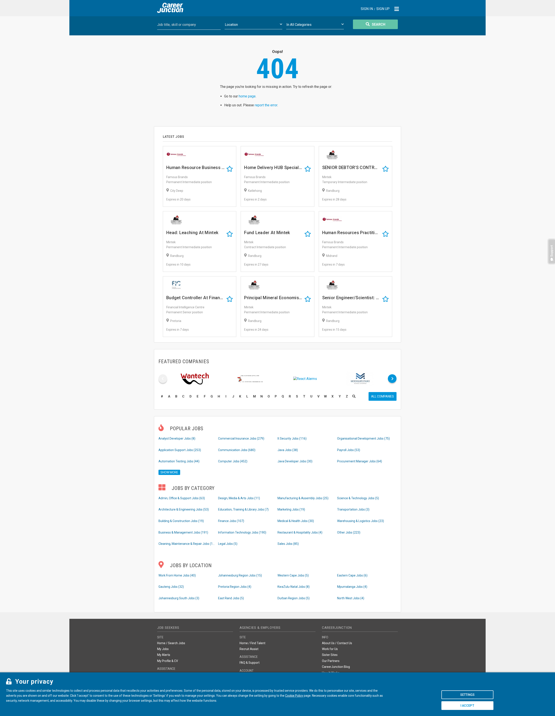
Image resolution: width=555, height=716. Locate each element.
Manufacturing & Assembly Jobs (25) (303, 498)
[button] (550, 265)
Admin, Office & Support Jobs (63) (181, 498)
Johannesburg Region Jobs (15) (240, 575)
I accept (467, 705)
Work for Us (330, 649)
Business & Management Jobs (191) (183, 532)
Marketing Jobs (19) (291, 509)
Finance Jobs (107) (231, 521)
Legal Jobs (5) (227, 543)
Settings (467, 694)
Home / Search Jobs (171, 643)
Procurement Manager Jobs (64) (359, 461)
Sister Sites (330, 655)
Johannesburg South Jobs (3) (178, 598)
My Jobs (163, 649)
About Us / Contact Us (337, 643)
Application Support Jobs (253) (179, 450)
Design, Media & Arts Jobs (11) (239, 498)
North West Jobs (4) (350, 598)
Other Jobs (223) (348, 532)
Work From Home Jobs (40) (177, 575)
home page (247, 96)
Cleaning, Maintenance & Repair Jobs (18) (186, 543)
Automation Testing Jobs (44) (178, 461)
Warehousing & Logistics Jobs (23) (360, 521)
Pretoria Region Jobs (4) (234, 586)
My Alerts (163, 655)
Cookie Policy (294, 695)
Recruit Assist (249, 649)
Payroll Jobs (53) (348, 450)
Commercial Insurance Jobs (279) (241, 438)
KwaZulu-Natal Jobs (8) (294, 586)
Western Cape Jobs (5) (293, 575)
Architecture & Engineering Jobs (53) (183, 509)
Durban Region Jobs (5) (294, 598)
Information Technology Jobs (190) (242, 532)
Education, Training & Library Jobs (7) (243, 509)
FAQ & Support (250, 662)
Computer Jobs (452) (232, 461)
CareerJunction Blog (336, 666)
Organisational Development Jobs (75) (363, 438)
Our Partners (331, 661)
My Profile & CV (167, 661)
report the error (266, 105)
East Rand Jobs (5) (231, 598)
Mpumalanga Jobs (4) (352, 586)
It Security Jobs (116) (292, 438)
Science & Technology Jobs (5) (358, 498)
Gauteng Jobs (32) (171, 586)
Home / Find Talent (252, 643)
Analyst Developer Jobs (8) (176, 438)
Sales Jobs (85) (288, 543)
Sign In (367, 9)
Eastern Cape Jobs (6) (352, 575)
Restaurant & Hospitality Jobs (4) (300, 532)
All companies (382, 396)
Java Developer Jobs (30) (295, 461)
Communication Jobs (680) (236, 450)
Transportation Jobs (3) (353, 509)
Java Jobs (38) (288, 450)
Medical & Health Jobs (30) (296, 521)
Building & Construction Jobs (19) (181, 521)
